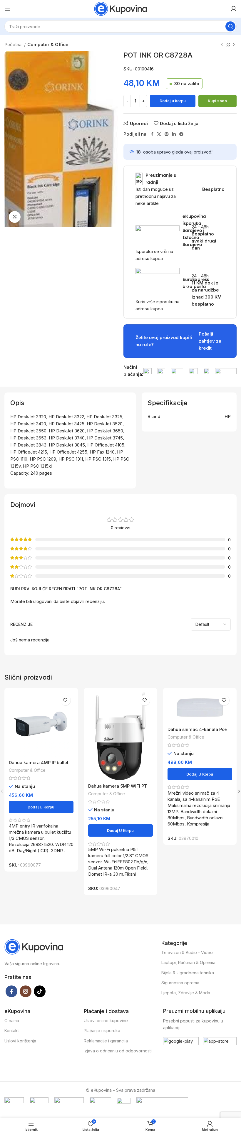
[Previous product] (222, 45)
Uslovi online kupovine (106, 1020)
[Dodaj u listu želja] (65, 700)
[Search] (230, 26)
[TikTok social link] (40, 991)
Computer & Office (47, 44)
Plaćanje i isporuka (102, 1030)
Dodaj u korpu (173, 100)
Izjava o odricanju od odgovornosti (118, 1050)
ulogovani (42, 601)
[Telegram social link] (181, 134)
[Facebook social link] (152, 134)
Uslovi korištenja (20, 1040)
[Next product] (234, 45)
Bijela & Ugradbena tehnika (187, 972)
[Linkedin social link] (174, 134)
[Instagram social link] (25, 991)
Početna (13, 44)
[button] (41, 807)
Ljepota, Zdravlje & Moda (185, 992)
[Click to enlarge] (15, 217)
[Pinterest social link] (166, 134)
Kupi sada (217, 100)
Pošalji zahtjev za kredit (210, 341)
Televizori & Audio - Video (187, 952)
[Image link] (147, 370)
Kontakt (11, 1030)
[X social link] (159, 134)
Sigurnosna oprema (180, 982)
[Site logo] (120, 8)
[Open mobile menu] (7, 9)
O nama (11, 1020)
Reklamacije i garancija (106, 1040)
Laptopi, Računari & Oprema (188, 962)
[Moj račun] (234, 9)
